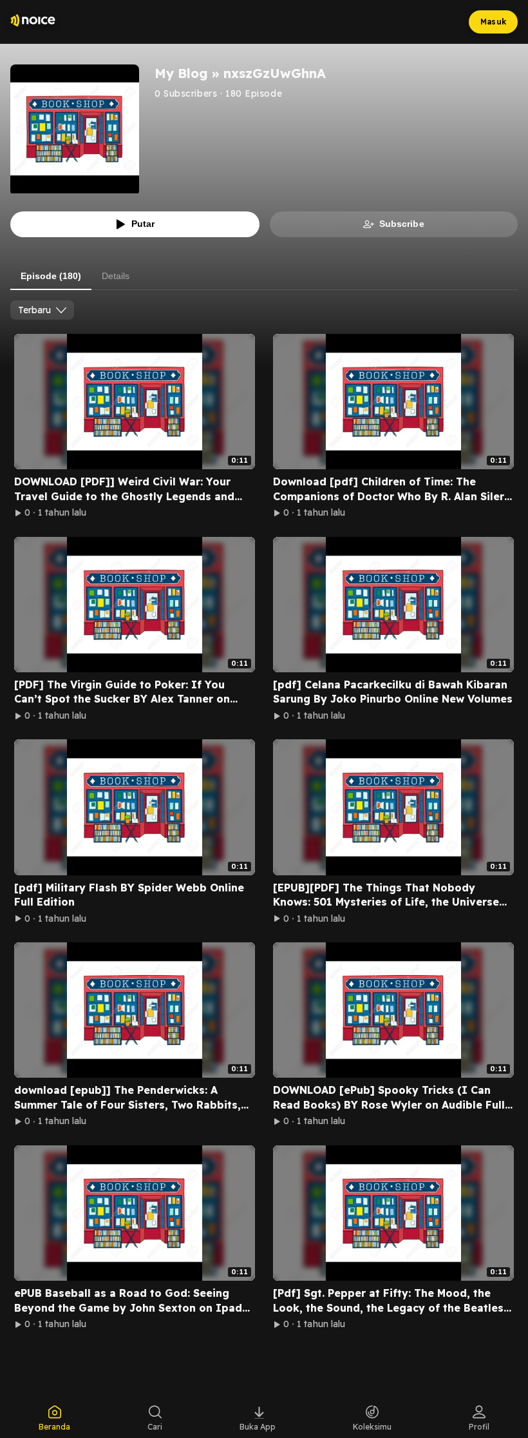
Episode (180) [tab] (51, 276)
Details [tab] (115, 276)
